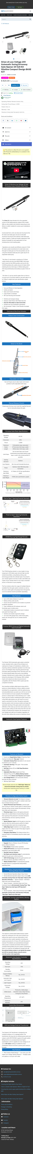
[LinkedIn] (12, 120)
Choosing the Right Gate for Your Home (11, 1084)
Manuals (7, 136)
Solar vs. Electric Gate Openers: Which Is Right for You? (15, 1086)
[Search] (30, 19)
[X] (8, 120)
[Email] (25, 120)
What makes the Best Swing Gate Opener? (12, 1098)
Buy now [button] (24, 85)
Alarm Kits (3, 15)
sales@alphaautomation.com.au (11, 1072)
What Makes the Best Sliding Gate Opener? (12, 1094)
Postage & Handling (6, 1107)
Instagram (6, 1123)
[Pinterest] (21, 120)
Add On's (7, 132)
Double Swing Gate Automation (20, 15)
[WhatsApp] (16, 120)
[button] (2, 42)
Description (8, 144)
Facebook (5, 1117)
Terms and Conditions (6, 1104)
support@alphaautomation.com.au (12, 1074)
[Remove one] (2, 85)
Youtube (5, 1120)
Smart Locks (9, 15)
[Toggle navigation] (30, 11)
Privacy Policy (4, 1109)
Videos (7, 140)
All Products (6, 23)
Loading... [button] (14, 85)
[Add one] (8, 85)
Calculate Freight (19, 93)
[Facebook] (3, 120)
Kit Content (8, 128)
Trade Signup (20, 7)
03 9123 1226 (7, 1077)
